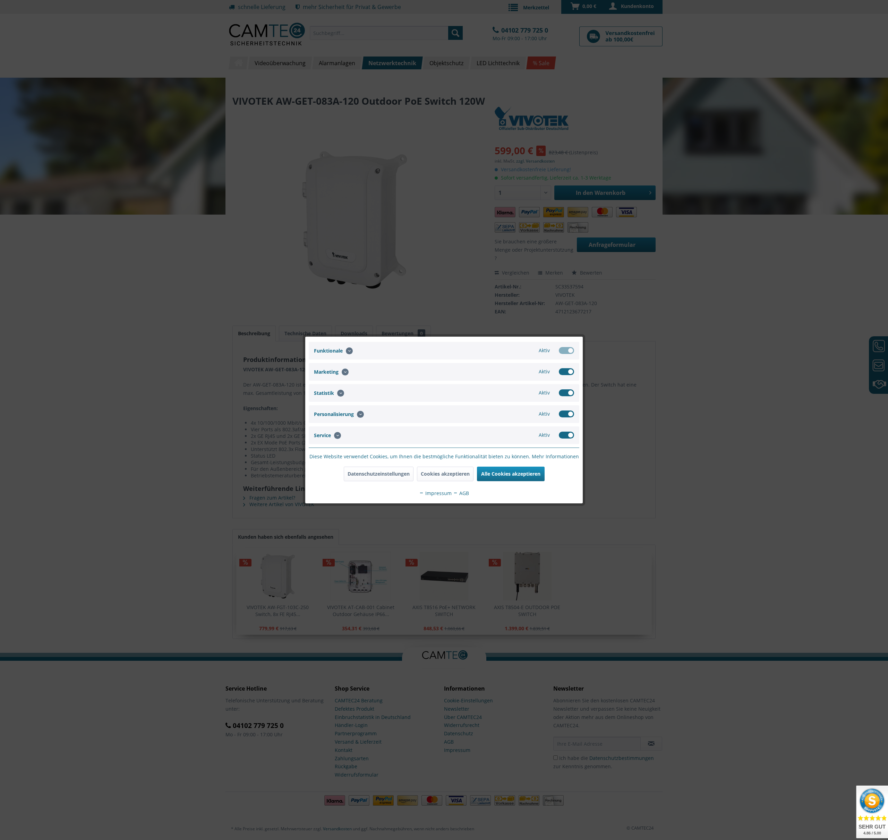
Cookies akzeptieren (445, 473)
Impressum (438, 493)
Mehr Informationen (555, 456)
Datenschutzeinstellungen (379, 473)
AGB (463, 493)
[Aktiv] (566, 350)
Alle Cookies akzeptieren (510, 473)
